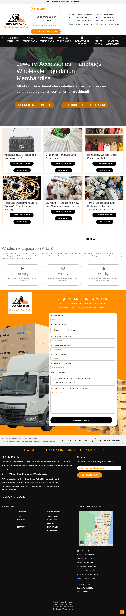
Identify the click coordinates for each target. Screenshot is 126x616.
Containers (52, 520)
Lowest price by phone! (22, 163)
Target (64, 39)
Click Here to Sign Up (45, 31)
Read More (12, 490)
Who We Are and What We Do (15, 497)
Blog (19, 523)
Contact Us (22, 527)
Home (19, 516)
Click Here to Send (81, 420)
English (58, 330)
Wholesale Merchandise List (65, 382)
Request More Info (33, 105)
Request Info (21, 170)
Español (73, 330)
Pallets (50, 523)
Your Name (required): (57, 316)
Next (89, 238)
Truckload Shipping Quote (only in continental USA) (73, 378)
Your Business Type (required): (60, 363)
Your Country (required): (58, 354)
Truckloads (52, 516)
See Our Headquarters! (83, 105)
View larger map (82, 591)
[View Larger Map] (96, 547)
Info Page (21, 520)
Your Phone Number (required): (60, 336)
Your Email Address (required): (60, 345)
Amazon (47, 39)
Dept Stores (52, 527)
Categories (52, 530)
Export (13, 39)
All (30, 39)
